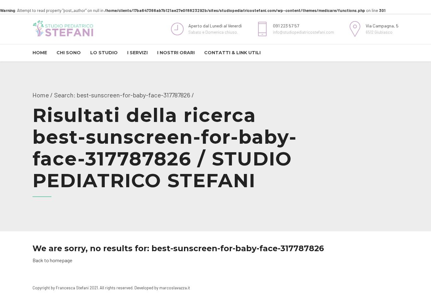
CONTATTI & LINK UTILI (232, 52)
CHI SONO (68, 52)
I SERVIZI (137, 52)
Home (40, 95)
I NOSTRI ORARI (176, 52)
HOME (39, 52)
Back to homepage (52, 260)
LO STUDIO (104, 52)
